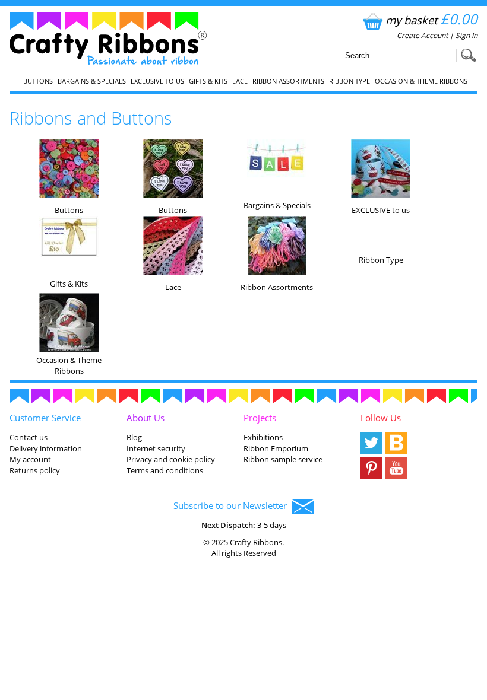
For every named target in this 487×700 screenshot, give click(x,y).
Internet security (156, 448)
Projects (260, 418)
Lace (240, 81)
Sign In (466, 35)
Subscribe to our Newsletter (232, 505)
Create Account (422, 35)
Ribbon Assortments (288, 81)
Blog (134, 437)
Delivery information (46, 448)
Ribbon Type (349, 81)
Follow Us (380, 418)
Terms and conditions (165, 470)
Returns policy (35, 470)
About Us (146, 418)
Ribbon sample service (283, 459)
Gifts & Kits (208, 81)
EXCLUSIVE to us (157, 81)
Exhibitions (263, 437)
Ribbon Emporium (276, 448)
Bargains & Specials (92, 81)
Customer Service (45, 418)
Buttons (38, 81)
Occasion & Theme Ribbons (421, 81)
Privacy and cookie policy (171, 459)
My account (30, 459)
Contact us (29, 437)
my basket (431, 19)
